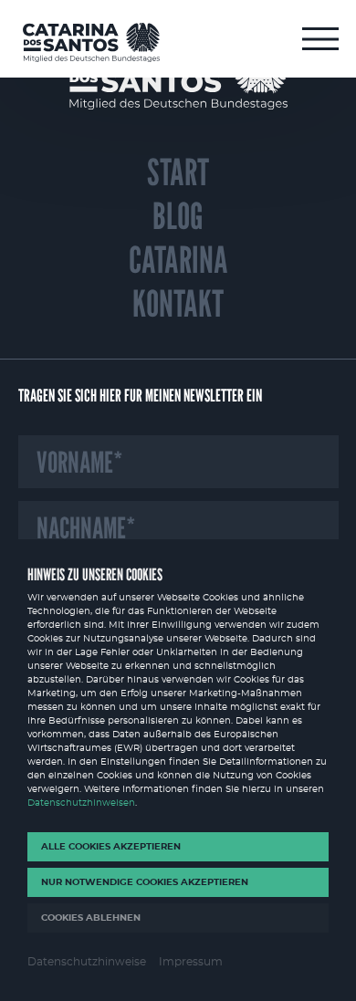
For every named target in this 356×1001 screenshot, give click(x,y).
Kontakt (178, 304)
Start (178, 172)
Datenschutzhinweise (86, 961)
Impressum (191, 961)
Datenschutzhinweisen (81, 803)
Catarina (178, 260)
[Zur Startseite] (91, 42)
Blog (178, 216)
